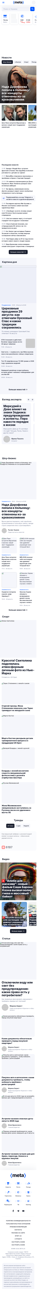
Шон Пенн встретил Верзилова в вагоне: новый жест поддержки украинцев (14, 125)
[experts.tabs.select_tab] (29, 399)
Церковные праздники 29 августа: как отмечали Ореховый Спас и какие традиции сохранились (17, 318)
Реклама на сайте (18, 1233)
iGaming (28, 1204)
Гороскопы (8, 1196)
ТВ (18, 1204)
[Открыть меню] (3, 2)
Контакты (18, 1230)
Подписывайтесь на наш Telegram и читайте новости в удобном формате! (20, 198)
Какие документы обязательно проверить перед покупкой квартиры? (17, 1040)
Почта (18, 1187)
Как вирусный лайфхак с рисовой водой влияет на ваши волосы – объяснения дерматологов (17, 836)
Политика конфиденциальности (18, 1220)
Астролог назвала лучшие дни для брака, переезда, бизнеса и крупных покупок (18, 1156)
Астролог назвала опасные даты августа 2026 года (17, 1119)
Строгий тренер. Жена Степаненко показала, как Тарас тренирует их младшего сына (17, 708)
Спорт (26, 62)
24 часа (10, 826)
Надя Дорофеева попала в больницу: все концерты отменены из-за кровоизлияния (16, 511)
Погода (34, 62)
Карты (28, 1196)
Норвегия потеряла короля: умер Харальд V (9, 594)
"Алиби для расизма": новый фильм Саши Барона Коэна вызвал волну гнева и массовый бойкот (18, 881)
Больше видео (17, 931)
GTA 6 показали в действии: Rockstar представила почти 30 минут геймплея (11, 342)
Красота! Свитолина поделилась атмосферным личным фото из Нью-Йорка (18, 667)
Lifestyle (18, 62)
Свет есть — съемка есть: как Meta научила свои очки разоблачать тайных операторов (17, 353)
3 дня (18, 826)
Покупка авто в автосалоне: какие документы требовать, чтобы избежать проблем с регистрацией (18, 1080)
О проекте (18, 1239)
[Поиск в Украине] (32, 9)
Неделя (26, 826)
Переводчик (8, 1204)
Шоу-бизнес (7, 62)
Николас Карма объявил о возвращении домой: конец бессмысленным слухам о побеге (26, 597)
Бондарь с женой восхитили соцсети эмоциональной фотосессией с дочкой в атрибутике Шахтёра (15, 774)
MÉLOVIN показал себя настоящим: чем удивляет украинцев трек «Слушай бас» (26, 561)
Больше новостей (17, 389)
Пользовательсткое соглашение (18, 1224)
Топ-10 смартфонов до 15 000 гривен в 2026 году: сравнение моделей (17, 362)
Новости (8, 1187)
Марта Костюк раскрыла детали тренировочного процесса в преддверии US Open (17, 740)
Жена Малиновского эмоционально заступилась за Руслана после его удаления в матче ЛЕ (16, 809)
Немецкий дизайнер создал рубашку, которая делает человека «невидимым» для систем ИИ (17, 372)
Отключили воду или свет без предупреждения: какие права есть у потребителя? (17, 989)
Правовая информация (18, 1227)
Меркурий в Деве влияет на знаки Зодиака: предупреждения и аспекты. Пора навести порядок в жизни (16, 415)
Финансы (18, 1196)
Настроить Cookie (18, 1242)
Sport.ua (18, 1236)
